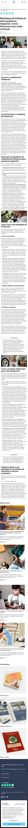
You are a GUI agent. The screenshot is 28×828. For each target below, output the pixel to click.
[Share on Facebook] (1, 13)
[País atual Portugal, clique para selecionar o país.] (24, 797)
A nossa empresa (5, 777)
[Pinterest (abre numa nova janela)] (7, 797)
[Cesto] (25, 2)
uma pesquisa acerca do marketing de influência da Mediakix (14, 174)
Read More (2, 541)
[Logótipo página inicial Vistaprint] (14, 2)
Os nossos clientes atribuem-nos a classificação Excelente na (13, 793)
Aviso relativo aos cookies (8, 817)
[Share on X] (7, 13)
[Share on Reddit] (10, 13)
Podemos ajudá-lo (5, 773)
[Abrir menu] (2, 2)
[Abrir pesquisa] (5, 2)
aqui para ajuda (12, 769)
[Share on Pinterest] (4, 13)
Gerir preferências (14, 820)
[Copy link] (12, 13)
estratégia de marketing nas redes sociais (10, 83)
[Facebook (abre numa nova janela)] (1, 797)
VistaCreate (15, 459)
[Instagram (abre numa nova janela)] (3, 797)
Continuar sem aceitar (20, 803)
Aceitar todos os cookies (14, 824)
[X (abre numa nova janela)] (5, 797)
